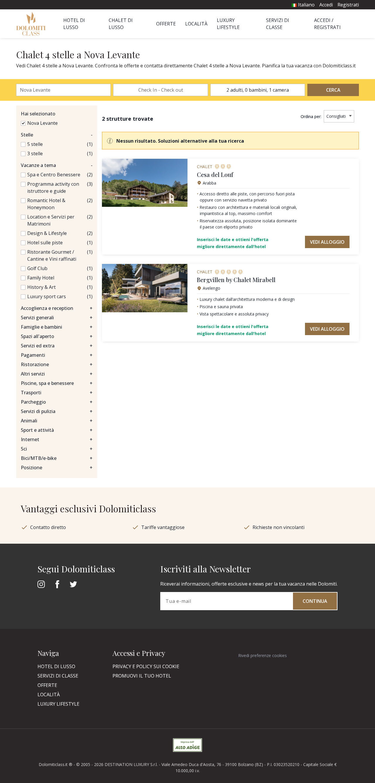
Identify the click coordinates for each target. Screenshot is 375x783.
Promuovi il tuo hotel (141, 676)
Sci (57, 449)
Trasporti (57, 392)
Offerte (166, 24)
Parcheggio (57, 402)
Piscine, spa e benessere (57, 383)
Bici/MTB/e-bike (57, 458)
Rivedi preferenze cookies (262, 655)
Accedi (326, 4)
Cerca (333, 90)
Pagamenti (57, 355)
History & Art (41, 287)
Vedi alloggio (327, 242)
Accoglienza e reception (57, 308)
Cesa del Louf (215, 174)
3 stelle (35, 153)
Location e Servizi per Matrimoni (50, 220)
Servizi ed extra (57, 345)
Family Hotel (40, 277)
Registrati (348, 4)
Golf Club (37, 268)
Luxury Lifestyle (58, 704)
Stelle (57, 135)
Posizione (57, 467)
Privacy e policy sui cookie (145, 666)
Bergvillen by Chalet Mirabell (236, 280)
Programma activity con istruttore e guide (53, 187)
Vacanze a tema (57, 165)
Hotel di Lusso (56, 666)
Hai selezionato (38, 113)
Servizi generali (57, 317)
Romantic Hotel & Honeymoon (46, 204)
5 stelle (35, 144)
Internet (57, 439)
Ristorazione (57, 364)
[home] (32, 24)
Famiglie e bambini (57, 327)
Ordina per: (311, 116)
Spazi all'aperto (57, 336)
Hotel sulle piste (45, 242)
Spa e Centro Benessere (53, 174)
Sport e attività (57, 430)
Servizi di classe (58, 676)
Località (196, 24)
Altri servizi (57, 374)
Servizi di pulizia (57, 411)
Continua (315, 601)
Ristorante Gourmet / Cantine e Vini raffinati (51, 255)
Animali (57, 420)
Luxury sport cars (46, 296)
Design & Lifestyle (47, 233)
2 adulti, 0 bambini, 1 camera (257, 90)
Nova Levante (42, 123)
